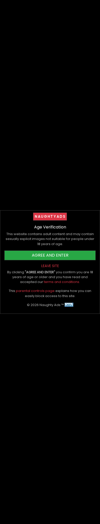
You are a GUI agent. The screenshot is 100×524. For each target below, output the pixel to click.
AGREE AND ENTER (50, 255)
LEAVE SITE (50, 265)
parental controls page (35, 291)
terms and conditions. (62, 282)
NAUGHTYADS (50, 216)
